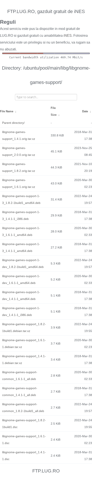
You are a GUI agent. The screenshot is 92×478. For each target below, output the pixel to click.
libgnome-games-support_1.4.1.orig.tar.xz (18, 135)
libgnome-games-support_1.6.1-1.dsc (24, 439)
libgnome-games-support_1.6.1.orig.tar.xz (18, 183)
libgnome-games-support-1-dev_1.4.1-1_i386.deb (21, 311)
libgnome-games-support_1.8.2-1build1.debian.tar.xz (24, 327)
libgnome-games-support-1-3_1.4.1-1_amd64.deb (21, 247)
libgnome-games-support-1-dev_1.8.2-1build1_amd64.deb (23, 263)
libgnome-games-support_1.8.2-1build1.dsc (24, 423)
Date (85, 111)
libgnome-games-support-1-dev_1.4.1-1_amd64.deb (21, 295)
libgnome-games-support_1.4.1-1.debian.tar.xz (24, 359)
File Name (6, 111)
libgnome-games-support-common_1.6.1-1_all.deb (19, 375)
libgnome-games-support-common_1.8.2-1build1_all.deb (23, 407)
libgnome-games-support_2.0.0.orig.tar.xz (18, 151)
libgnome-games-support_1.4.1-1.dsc (24, 455)
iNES (68, 35)
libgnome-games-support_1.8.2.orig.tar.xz (18, 167)
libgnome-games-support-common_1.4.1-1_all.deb (19, 391)
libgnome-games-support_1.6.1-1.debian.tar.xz (24, 343)
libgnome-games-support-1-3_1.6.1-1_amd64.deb (21, 231)
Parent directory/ (13, 122)
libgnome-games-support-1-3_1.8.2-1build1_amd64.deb (21, 199)
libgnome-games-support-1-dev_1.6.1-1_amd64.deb (21, 279)
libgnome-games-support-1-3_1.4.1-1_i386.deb (21, 215)
